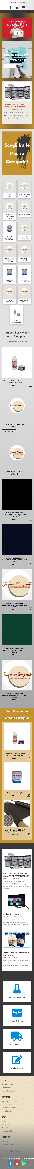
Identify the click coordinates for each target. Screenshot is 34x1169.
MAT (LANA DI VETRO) (24, 252)
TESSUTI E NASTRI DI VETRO (24, 188)
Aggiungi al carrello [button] (30, 385)
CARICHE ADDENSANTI (9, 294)
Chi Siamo (5, 1141)
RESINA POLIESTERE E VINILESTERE (9, 231)
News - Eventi (18, 917)
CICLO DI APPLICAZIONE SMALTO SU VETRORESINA (14, 105)
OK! (17, 33)
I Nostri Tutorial (7, 1104)
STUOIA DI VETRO (24, 208)
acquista (9, 66)
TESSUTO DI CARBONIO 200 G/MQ (9, 209)
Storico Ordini (7, 1087)
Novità (4, 1121)
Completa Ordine (8, 1091)
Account (13, 2)
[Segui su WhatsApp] (23, 1163)
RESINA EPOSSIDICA (24, 230)
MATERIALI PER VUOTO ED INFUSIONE (9, 253)
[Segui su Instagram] (17, 7)
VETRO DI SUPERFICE (9, 188)
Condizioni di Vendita (9, 1148)
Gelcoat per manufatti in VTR (24, 274)
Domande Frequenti (9, 1107)
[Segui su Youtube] (23, 7)
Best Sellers (6, 1124)
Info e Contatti (7, 1111)
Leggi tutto (9, 431)
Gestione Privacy (8, 1144)
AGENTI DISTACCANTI (16, 314)
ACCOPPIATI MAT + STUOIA (24, 294)
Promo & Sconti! (7, 1128)
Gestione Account (8, 1084)
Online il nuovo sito (12, 914)
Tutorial (20, 110)
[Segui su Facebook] (10, 7)
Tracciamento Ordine (9, 1101)
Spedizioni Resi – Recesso (11, 1151)
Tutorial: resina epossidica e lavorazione (16, 954)
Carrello (22, 2)
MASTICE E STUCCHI (9, 274)
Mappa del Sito (7, 1131)
